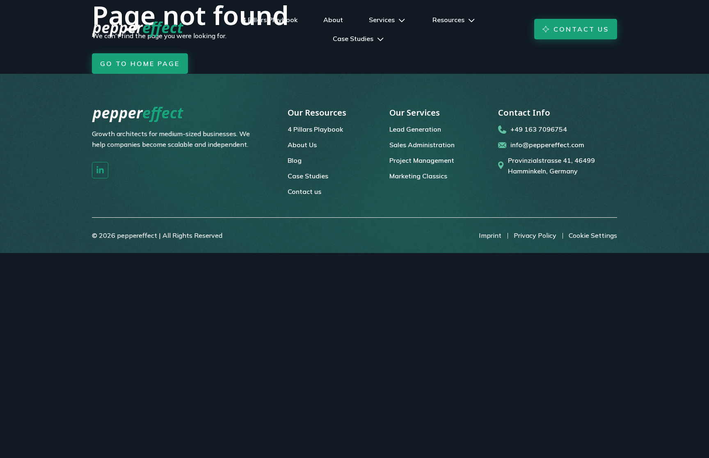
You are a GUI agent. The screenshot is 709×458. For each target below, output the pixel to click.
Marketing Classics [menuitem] (418, 176)
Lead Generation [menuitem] (415, 129)
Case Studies (353, 38)
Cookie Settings (593, 235)
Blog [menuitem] (295, 160)
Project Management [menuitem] (421, 160)
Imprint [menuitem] (490, 235)
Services (382, 20)
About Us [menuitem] (302, 145)
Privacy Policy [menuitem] (535, 235)
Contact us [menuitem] (304, 191)
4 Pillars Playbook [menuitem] (315, 129)
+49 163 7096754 (538, 129)
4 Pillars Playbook (269, 20)
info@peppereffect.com (547, 145)
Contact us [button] (581, 29)
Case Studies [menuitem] (308, 176)
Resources (448, 20)
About (333, 20)
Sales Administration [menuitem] (422, 145)
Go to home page (140, 63)
